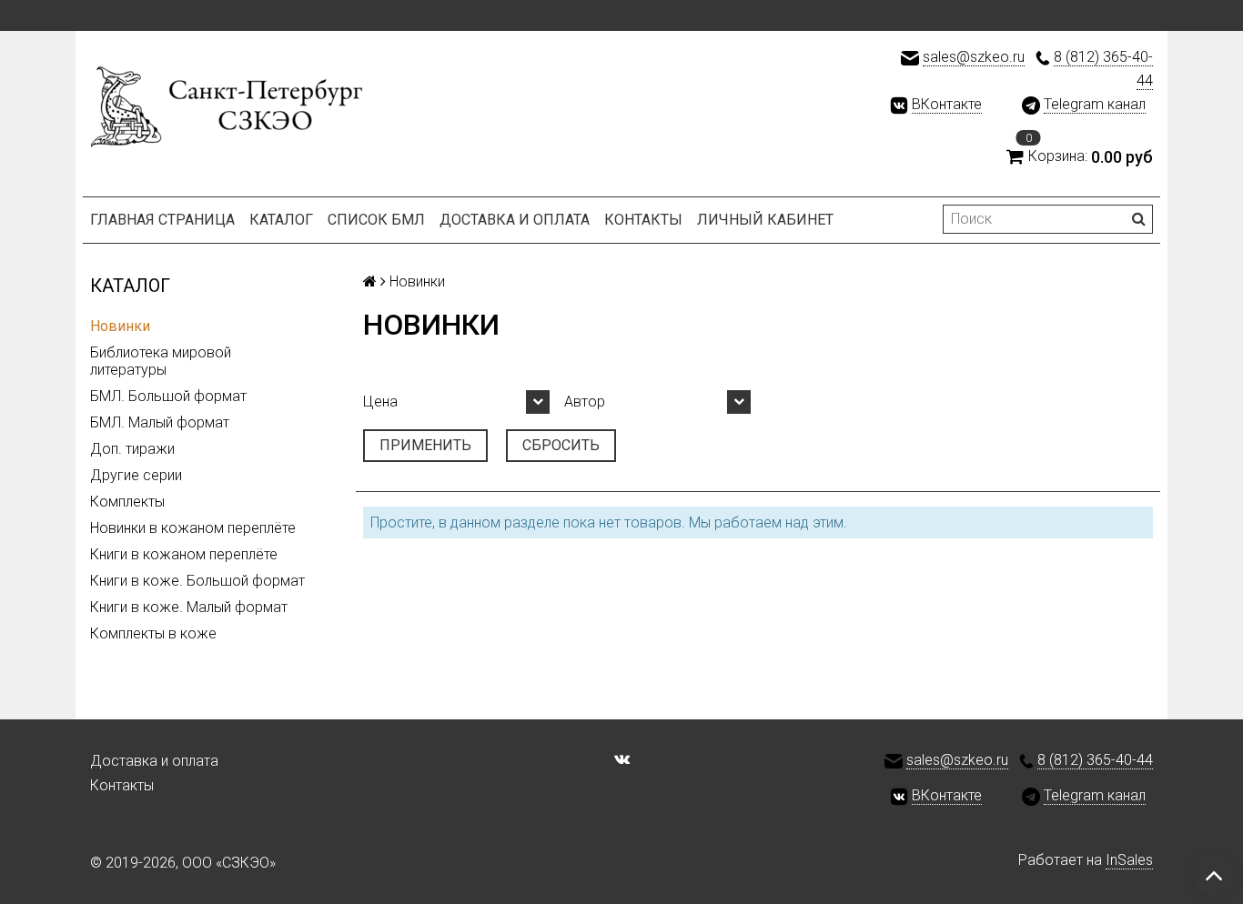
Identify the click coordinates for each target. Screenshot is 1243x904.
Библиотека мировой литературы (160, 361)
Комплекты (127, 501)
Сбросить (561, 445)
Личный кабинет (765, 219)
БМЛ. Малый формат (159, 422)
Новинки (120, 326)
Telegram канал (1095, 104)
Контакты (643, 219)
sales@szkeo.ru (974, 56)
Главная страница (162, 219)
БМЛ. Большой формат (168, 396)
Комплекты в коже (153, 633)
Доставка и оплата (515, 219)
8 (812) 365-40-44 (1095, 759)
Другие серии (136, 475)
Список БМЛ (376, 219)
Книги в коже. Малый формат (189, 607)
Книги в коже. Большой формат (197, 580)
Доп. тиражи (132, 448)
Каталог (281, 219)
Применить (425, 445)
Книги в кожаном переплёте (184, 554)
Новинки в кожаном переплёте (193, 528)
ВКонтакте (947, 104)
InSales (1129, 860)
